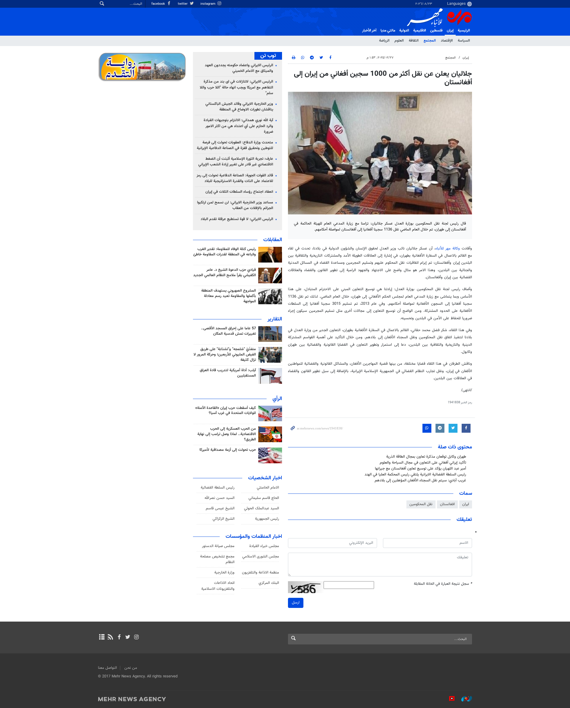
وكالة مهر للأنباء (448, 249)
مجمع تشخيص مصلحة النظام (217, 559)
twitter (183, 4)
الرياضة (384, 41)
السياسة (464, 41)
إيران (450, 31)
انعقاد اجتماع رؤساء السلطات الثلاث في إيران (239, 192)
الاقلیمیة (419, 31)
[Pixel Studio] (449, 698)
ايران (465, 504)
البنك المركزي (269, 583)
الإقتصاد (447, 41)
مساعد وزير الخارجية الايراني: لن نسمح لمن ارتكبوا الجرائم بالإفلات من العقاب (235, 205)
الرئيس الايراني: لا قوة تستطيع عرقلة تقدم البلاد (237, 219)
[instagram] (136, 637)
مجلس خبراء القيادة (264, 546)
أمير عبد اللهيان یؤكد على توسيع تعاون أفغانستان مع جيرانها (420, 469)
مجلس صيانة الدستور (218, 546)
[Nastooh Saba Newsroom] (463, 698)
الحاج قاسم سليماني (263, 498)
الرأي (277, 399)
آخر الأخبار (369, 31)
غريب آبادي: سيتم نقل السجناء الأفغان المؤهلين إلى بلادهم (420, 480)
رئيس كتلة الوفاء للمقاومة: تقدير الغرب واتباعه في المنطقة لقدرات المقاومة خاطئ (224, 251)
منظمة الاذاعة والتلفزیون (260, 573)
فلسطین (436, 31)
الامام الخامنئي (268, 488)
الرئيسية (464, 31)
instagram (208, 4)
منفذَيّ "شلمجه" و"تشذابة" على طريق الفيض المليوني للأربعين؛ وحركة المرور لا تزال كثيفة (225, 354)
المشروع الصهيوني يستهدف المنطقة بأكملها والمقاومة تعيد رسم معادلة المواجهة (228, 296)
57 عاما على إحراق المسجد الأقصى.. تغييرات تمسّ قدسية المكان (228, 331)
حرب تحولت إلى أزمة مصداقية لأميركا (228, 450)
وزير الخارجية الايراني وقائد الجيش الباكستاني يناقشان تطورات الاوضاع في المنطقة (239, 107)
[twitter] (128, 637)
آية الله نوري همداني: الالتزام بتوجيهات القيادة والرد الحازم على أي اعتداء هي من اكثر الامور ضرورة (238, 126)
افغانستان (447, 504)
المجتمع (430, 41)
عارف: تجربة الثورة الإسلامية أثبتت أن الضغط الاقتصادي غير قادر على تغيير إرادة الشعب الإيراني (235, 161)
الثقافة (414, 41)
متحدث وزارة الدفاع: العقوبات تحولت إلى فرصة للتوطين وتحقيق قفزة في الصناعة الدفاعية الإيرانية (235, 145)
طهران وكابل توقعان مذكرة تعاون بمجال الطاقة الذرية (426, 457)
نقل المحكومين (421, 504)
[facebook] (119, 637)
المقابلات (272, 240)
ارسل (296, 603)
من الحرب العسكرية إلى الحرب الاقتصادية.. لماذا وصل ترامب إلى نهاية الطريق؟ (226, 434)
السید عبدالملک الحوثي (261, 508)
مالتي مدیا (388, 31)
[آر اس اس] (110, 637)
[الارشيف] (101, 637)
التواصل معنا (107, 668)
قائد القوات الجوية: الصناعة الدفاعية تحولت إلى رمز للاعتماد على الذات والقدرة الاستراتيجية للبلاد (235, 178)
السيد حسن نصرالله (220, 498)
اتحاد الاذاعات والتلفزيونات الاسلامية (218, 586)
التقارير (274, 319)
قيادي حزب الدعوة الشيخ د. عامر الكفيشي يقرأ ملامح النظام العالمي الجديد (224, 272)
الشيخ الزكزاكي (224, 519)
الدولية (404, 31)
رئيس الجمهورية (267, 519)
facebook (158, 4)
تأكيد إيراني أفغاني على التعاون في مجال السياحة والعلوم (423, 463)
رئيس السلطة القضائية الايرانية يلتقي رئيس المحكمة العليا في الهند (415, 475)
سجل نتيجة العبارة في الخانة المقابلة (443, 584)
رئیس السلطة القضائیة (218, 488)
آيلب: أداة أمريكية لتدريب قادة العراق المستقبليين (228, 373)
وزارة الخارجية (224, 573)
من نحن (130, 668)
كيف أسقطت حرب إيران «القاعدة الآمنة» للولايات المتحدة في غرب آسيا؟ (225, 410)
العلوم (399, 41)
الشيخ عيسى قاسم (220, 508)
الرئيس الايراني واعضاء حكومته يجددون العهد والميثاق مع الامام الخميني (239, 68)
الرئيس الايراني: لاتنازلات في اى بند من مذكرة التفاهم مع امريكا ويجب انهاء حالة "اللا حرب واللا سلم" (236, 87)
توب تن (268, 56)
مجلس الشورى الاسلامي (260, 557)
